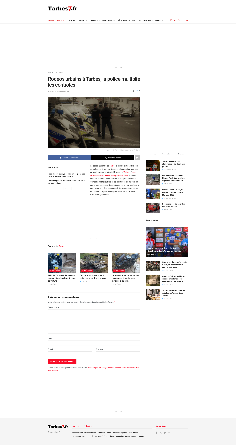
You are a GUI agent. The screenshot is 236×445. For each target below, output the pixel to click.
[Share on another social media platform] (137, 157)
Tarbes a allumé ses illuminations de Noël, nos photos (173, 164)
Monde (71, 20)
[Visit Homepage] (62, 8)
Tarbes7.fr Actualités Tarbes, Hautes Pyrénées (126, 436)
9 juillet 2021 (52, 91)
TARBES (158, 20)
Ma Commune (145, 20)
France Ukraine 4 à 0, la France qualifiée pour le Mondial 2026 (172, 192)
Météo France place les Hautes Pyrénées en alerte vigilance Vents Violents (173, 178)
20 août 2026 (53, 284)
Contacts (101, 433)
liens (109, 433)
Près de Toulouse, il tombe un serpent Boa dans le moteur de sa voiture (62, 278)
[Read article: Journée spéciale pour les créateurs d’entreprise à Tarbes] (153, 294)
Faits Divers (108, 20)
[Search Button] (187, 20)
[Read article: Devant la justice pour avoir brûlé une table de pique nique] (94, 263)
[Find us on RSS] (179, 20)
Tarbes (113, 166)
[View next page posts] (70, 188)
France (82, 20)
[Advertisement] (143, 8)
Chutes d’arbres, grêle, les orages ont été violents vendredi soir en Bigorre (173, 279)
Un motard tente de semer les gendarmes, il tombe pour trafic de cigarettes (125, 278)
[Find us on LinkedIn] (175, 20)
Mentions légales (120, 433)
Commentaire (54, 307)
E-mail (51, 349)
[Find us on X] (171, 20)
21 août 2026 (153, 254)
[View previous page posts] (65, 188)
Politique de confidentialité (82, 436)
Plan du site (133, 433)
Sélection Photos (126, 20)
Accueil (50, 72)
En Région (93, 20)
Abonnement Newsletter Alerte (84, 433)
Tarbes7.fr (99, 436)
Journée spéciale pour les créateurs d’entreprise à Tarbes (173, 293)
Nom (50, 338)
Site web (99, 349)
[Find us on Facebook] (166, 20)
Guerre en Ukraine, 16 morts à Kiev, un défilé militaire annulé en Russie (174, 264)
